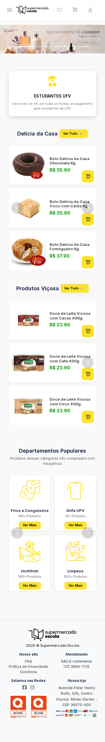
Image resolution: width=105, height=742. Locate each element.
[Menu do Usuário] (90, 10)
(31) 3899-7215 (77, 666)
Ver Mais (30, 525)
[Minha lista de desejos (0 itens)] (59, 10)
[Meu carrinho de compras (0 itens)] (74, 10)
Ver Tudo (70, 133)
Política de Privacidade (28, 666)
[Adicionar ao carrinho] (88, 176)
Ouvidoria (28, 672)
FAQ (28, 661)
